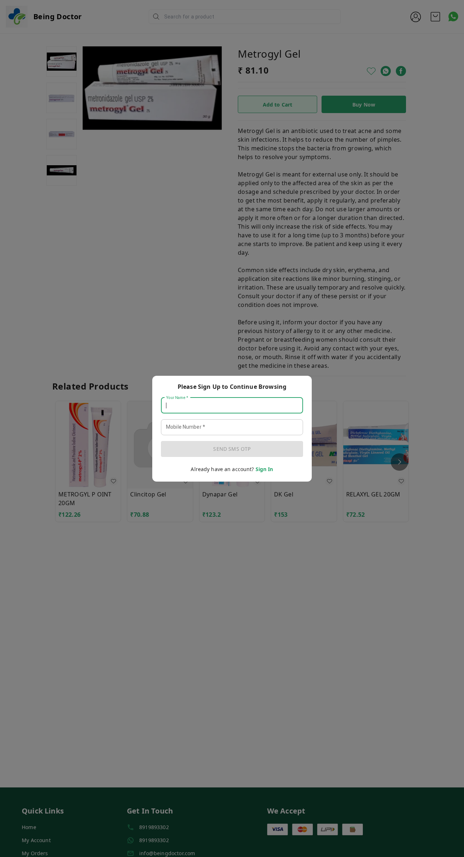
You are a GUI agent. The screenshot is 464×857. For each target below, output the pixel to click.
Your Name (177, 397)
